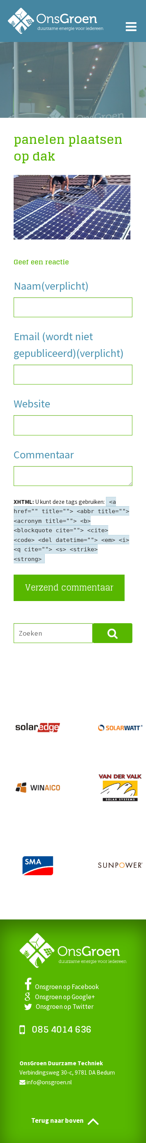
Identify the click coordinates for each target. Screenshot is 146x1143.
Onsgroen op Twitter (62, 1006)
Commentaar (44, 454)
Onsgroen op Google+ (62, 997)
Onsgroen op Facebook (65, 986)
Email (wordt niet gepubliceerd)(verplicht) (69, 344)
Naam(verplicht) (51, 286)
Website (32, 404)
